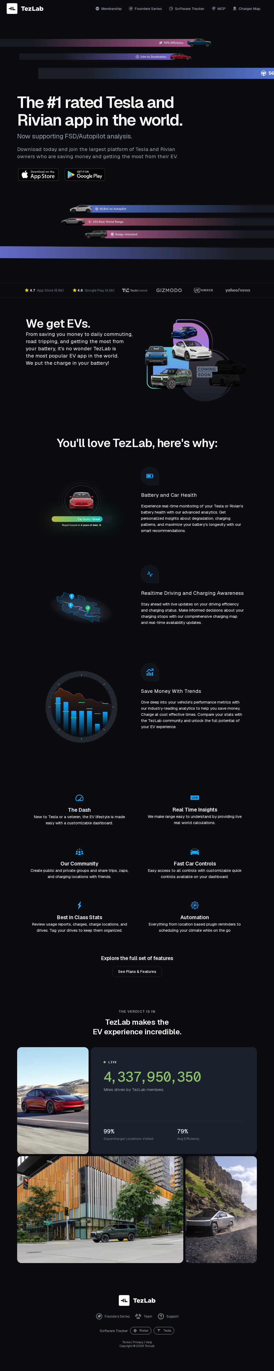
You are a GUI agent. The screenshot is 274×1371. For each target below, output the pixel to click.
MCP (222, 8)
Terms (126, 1342)
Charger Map (249, 8)
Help (149, 1342)
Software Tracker (189, 8)
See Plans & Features (137, 971)
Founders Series (148, 8)
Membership (111, 8)
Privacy (138, 1342)
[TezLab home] (25, 8)
